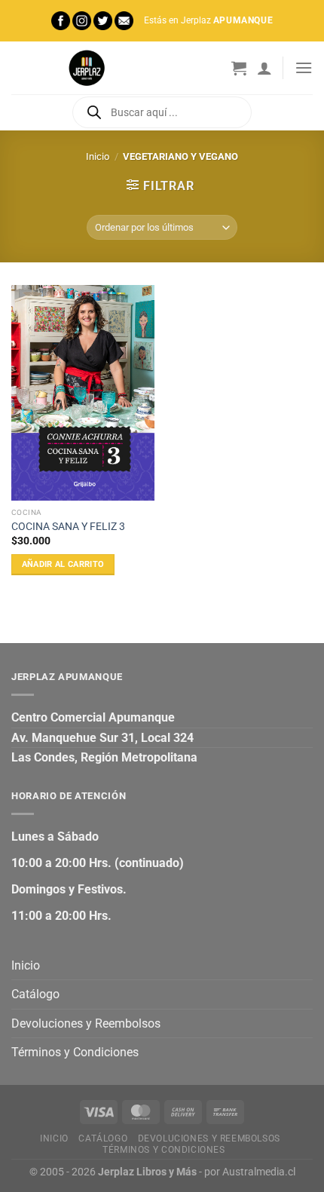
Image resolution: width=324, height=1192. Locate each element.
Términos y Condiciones (75, 1052)
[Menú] (304, 67)
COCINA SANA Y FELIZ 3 (68, 526)
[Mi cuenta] (264, 67)
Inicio (97, 156)
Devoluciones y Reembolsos (85, 1023)
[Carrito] (238, 67)
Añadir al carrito (63, 564)
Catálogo (35, 994)
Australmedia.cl (258, 1172)
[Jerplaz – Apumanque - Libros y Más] (86, 67)
